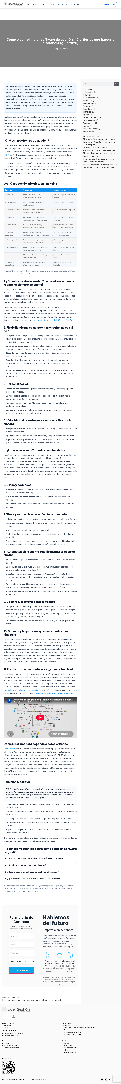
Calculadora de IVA (69, 1025)
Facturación (88, 103)
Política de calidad (24, 1079)
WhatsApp (7, 1025)
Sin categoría (89, 120)
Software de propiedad (11, 1048)
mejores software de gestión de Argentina (54, 693)
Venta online (88, 131)
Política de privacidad (9, 1079)
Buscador (66, 1043)
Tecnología (88, 123)
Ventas (86, 126)
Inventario (87, 109)
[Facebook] (110, 1079)
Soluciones (32, 4)
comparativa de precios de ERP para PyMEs (52, 320)
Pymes (65, 48)
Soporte (6, 1043)
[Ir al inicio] (13, 4)
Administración (89, 92)
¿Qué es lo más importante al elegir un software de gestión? (35, 858)
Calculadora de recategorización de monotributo (79, 1028)
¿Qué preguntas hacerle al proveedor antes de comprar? (34, 879)
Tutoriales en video (69, 1052)
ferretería (24, 677)
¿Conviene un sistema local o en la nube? (26, 865)
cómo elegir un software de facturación (21, 690)
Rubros (65, 1050)
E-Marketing (88, 100)
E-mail (6, 1028)
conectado (31, 1000)
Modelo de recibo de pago (71, 1030)
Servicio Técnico (90, 117)
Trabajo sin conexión (10, 1045)
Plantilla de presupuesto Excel (73, 1032)
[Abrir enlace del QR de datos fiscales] (8, 1067)
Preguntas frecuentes (70, 1048)
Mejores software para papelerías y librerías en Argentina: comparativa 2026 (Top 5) (99, 142)
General (86, 106)
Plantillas (87, 112)
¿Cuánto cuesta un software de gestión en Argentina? (33, 872)
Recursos (62, 4)
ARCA (6, 155)
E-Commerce (89, 97)
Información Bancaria (39, 1079)
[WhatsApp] (102, 1079)
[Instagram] (106, 1079)
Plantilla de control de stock (72, 1034)
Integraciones (67, 1045)
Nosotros (77, 4)
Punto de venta (90, 129)
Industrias (47, 4)
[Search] (116, 84)
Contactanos (109, 4)
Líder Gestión (9, 749)
